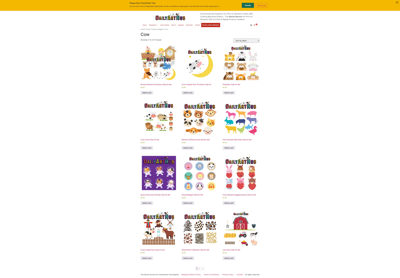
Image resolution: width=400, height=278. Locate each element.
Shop (148, 29)
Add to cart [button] (146, 93)
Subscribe (189, 25)
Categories (152, 25)
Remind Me (261, 5)
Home (145, 25)
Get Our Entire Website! (210, 25)
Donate (248, 5)
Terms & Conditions (211, 275)
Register (181, 25)
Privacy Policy (227, 275)
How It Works (164, 25)
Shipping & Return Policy (191, 275)
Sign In (173, 25)
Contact (197, 25)
